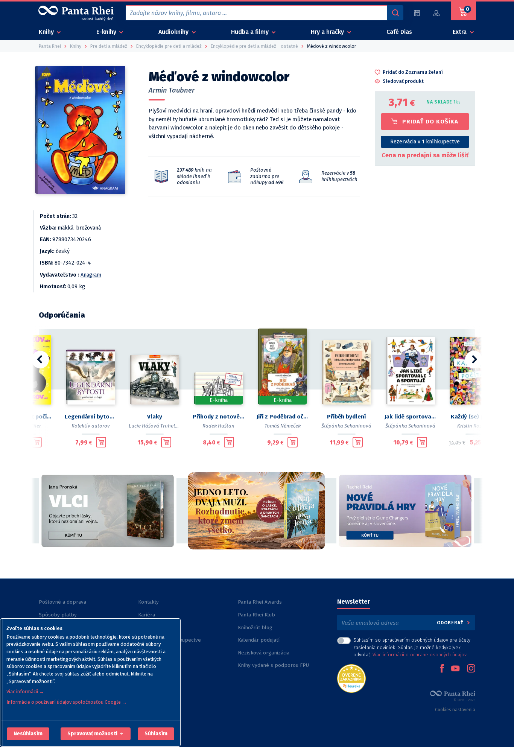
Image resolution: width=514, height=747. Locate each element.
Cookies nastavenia (455, 709)
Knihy (47, 31)
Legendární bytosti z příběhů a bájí (91, 416)
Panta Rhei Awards (260, 602)
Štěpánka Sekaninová (346, 426)
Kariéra (146, 615)
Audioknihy (174, 31)
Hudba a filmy (250, 31)
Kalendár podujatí (259, 640)
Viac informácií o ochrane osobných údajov (419, 654)
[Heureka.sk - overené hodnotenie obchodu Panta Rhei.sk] (351, 678)
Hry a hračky (328, 31)
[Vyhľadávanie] (395, 12)
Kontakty (148, 602)
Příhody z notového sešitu (219, 416)
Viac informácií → (25, 691)
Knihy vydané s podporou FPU (273, 665)
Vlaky (154, 416)
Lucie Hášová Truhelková (157, 426)
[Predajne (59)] (417, 13)
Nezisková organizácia (263, 653)
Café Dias (399, 31)
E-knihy (107, 31)
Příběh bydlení (346, 416)
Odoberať (451, 622)
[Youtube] (455, 669)
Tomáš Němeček (283, 426)
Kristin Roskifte (474, 426)
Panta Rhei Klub (256, 615)
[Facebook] (442, 669)
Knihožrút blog (255, 627)
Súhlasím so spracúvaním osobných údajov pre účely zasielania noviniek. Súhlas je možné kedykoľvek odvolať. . (411, 647)
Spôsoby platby (58, 615)
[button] (28, 733)
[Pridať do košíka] (37, 442)
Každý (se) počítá (474, 416)
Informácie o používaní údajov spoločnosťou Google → (66, 702)
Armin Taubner (172, 90)
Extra (460, 31)
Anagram (91, 275)
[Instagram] (471, 669)
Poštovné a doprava (62, 602)
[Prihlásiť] (437, 13)
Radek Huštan (218, 426)
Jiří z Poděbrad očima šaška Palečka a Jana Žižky (283, 416)
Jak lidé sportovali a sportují (410, 416)
